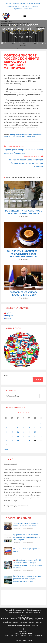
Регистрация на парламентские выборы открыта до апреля (23, 212)
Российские (7, 622)
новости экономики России (20, 134)
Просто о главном (19, 3)
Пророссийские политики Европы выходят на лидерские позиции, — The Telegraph (26, 537)
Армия (21, 619)
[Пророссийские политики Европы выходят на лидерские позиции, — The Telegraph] (8, 538)
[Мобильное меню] (25, 16)
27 (23, 440)
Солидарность (39, 619)
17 (6, 436)
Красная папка (12, 6)
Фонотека (34, 6)
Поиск (6, 376)
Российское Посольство (31, 625)
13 (23, 432)
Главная (8, 3)
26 (18, 440)
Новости (24, 6)
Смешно (35, 612)
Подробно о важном (33, 3)
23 (40, 436)
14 (29, 432)
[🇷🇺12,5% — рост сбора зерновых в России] (8, 551)
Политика (4, 619)
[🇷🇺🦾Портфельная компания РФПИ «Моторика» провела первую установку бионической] (8, 565)
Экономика (13, 619)
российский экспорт (17, 136)
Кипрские (11, 625)
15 (35, 432)
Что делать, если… (26, 635)
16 (40, 432)
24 (6, 440)
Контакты (38, 635)
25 (12, 440)
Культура (29, 619)
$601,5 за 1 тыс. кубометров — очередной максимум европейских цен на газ (23, 254)
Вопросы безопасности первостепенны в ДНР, (23, 293)
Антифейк (20, 612)
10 (6, 432)
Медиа (28, 612)
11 (12, 432)
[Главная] (2, 43)
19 (18, 436)
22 (35, 436)
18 (12, 436)
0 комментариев (27, 528)
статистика (30, 136)
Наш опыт (14, 635)
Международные (23, 617)
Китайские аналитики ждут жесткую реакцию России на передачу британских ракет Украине (27, 578)
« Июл (6, 449)
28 (29, 440)
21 (29, 436)
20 (23, 436)
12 (18, 432)
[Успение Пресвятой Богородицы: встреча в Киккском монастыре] (8, 526)
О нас (7, 635)
